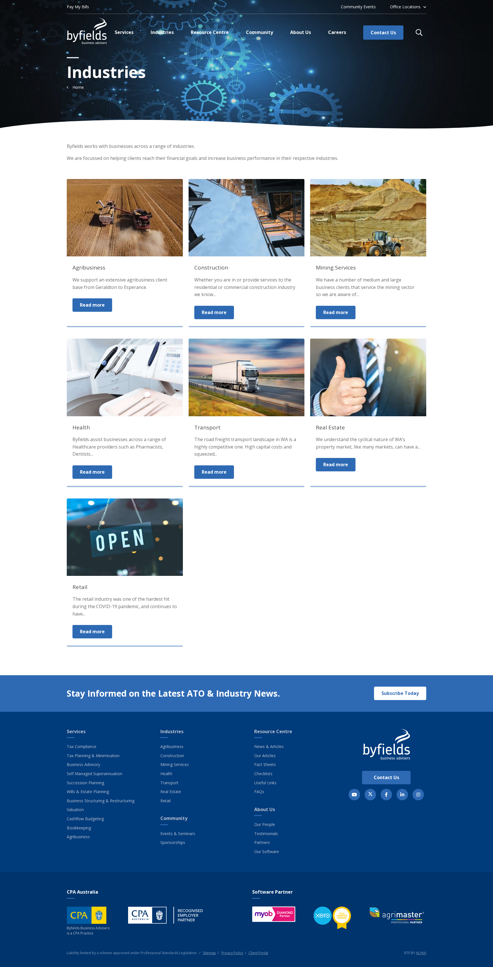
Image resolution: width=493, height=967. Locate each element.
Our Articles (265, 755)
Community (173, 818)
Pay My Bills (78, 6)
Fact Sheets (265, 764)
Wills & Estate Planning (88, 791)
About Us (264, 809)
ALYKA (421, 952)
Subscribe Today (400, 693)
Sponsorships (172, 842)
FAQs (259, 791)
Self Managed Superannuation (94, 773)
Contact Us (386, 777)
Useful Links (265, 782)
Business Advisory (83, 764)
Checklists (263, 773)
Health (166, 773)
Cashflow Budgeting (85, 818)
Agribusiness (78, 836)
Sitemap (209, 952)
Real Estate (170, 791)
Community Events (358, 6)
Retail (165, 800)
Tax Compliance (81, 746)
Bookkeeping (79, 828)
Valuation (75, 809)
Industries (171, 731)
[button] (419, 32)
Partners (262, 842)
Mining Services (174, 764)
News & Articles (269, 746)
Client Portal (258, 952)
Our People (264, 824)
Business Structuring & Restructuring (100, 800)
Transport (169, 782)
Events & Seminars (177, 833)
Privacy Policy (232, 952)
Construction (172, 755)
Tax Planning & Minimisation (93, 755)
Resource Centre (273, 731)
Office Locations (405, 6)
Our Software (266, 851)
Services (76, 731)
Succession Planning (85, 782)
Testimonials (266, 833)
